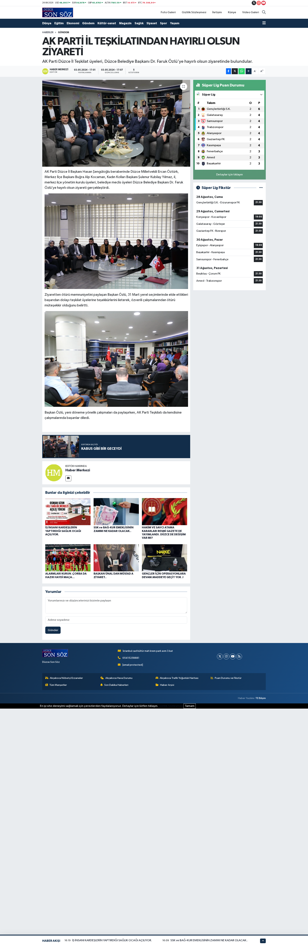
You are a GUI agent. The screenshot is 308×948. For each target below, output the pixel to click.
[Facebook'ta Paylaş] (228, 71)
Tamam (189, 706)
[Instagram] (226, 656)
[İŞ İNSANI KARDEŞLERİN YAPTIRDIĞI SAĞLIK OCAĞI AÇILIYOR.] (68, 511)
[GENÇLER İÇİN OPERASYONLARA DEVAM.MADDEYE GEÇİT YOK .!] (164, 557)
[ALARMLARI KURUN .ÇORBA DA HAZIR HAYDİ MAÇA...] (68, 557)
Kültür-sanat (106, 23)
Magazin (125, 23)
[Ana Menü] (264, 23)
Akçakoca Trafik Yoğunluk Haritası (179, 678)
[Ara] (264, 12)
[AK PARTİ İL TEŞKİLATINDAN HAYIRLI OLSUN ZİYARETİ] (116, 123)
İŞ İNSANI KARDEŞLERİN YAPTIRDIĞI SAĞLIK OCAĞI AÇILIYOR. (63, 531)
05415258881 (130, 658)
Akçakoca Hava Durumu (118, 678)
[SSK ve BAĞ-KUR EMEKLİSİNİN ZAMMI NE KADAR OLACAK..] (116, 511)
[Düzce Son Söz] (57, 12)
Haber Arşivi (167, 685)
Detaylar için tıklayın (229, 174)
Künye (232, 12)
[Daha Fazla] (248, 71)
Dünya (46, 23)
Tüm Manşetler (58, 685)
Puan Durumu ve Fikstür (228, 678)
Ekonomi (73, 23)
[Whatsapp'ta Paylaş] (241, 71)
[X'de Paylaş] (235, 71)
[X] (220, 656)
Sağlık (139, 23)
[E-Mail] (68, 478)
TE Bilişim (260, 698)
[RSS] (239, 656)
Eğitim (59, 23)
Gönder (53, 630)
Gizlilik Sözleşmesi (194, 12)
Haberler (47, 32)
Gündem (88, 23)
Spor (163, 23)
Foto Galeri (168, 12)
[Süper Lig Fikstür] (261, 187)
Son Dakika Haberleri (116, 685)
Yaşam (174, 23)
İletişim (217, 12)
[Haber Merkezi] (53, 472)
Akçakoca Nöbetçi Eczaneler (66, 678)
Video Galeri (250, 12)
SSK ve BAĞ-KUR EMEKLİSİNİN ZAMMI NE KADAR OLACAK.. (209, 940)
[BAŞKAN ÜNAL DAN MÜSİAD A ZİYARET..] (116, 557)
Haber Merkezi (77, 470)
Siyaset (152, 23)
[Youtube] (233, 656)
